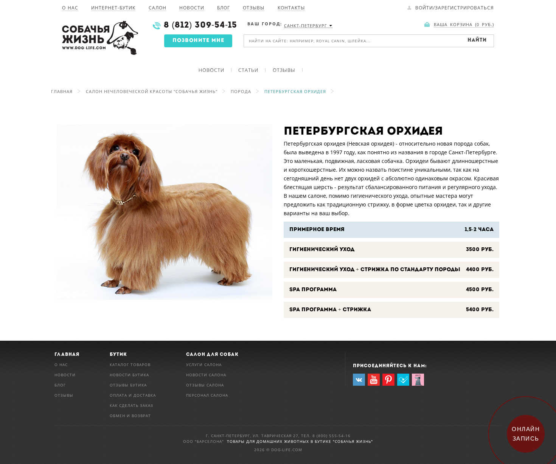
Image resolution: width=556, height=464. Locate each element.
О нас (70, 8)
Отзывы (253, 8)
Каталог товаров (130, 364)
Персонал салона (207, 395)
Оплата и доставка (133, 395)
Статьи (248, 70)
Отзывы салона (205, 385)
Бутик (118, 354)
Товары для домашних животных (269, 441)
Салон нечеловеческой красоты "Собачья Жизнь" (151, 91)
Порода (241, 91)
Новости (191, 8)
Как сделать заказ (131, 405)
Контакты (291, 8)
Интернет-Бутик (113, 8)
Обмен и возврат (130, 415)
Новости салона (206, 374)
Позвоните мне (198, 40)
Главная (62, 91)
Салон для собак (212, 354)
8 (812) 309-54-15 (200, 25)
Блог (223, 8)
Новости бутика (129, 374)
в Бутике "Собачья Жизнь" (342, 441)
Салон (157, 8)
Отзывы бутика (128, 385)
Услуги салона (204, 364)
